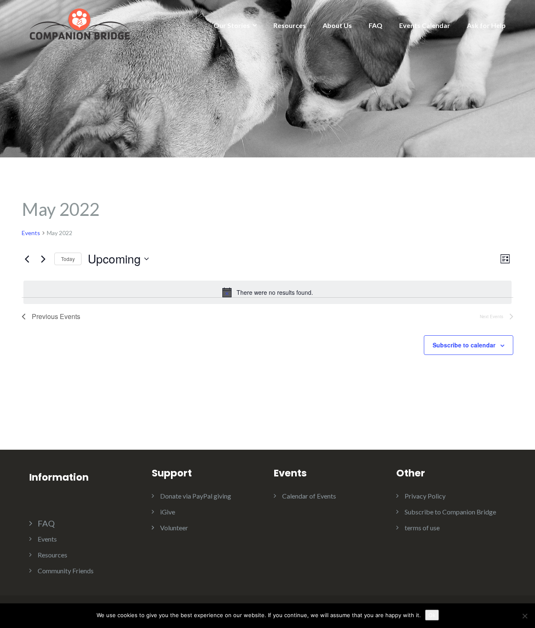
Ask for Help (486, 25)
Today (68, 258)
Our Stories (232, 25)
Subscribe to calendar (464, 345)
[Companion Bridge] (79, 23)
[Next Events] (43, 259)
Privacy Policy (425, 496)
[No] (524, 616)
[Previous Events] (27, 259)
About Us (337, 25)
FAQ (375, 25)
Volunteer (174, 528)
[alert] (267, 292)
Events (31, 232)
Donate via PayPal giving (195, 496)
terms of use (422, 528)
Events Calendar (424, 25)
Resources (289, 25)
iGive (167, 512)
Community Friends (66, 571)
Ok (432, 615)
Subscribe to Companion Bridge (450, 512)
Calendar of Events (309, 496)
